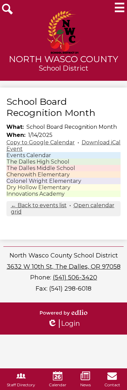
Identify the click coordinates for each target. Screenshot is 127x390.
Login (63, 323)
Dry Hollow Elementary (38, 187)
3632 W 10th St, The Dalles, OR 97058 (64, 266)
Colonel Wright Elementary (43, 181)
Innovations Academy (35, 194)
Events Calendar (28, 155)
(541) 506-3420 (75, 277)
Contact (112, 384)
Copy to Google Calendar (40, 142)
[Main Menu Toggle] (119, 7)
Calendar (57, 384)
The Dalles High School (37, 162)
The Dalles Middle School (40, 168)
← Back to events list (39, 205)
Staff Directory (21, 384)
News (85, 384)
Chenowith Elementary (38, 174)
